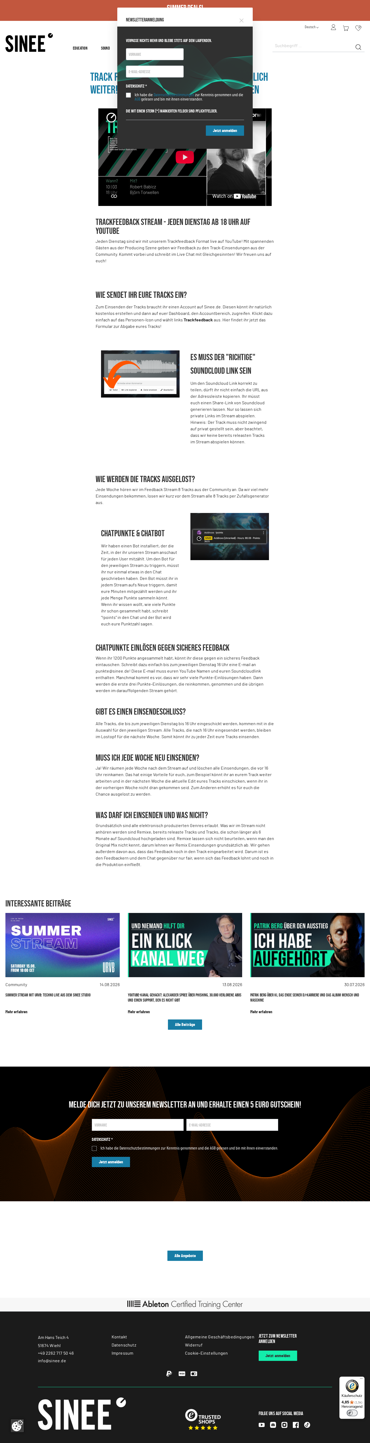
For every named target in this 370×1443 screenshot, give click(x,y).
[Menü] (361, 1380)
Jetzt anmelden (225, 130)
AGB (137, 99)
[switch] (352, 1413)
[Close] (241, 19)
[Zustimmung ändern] (17, 1425)
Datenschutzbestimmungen (174, 95)
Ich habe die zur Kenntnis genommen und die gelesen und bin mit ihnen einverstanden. (189, 97)
